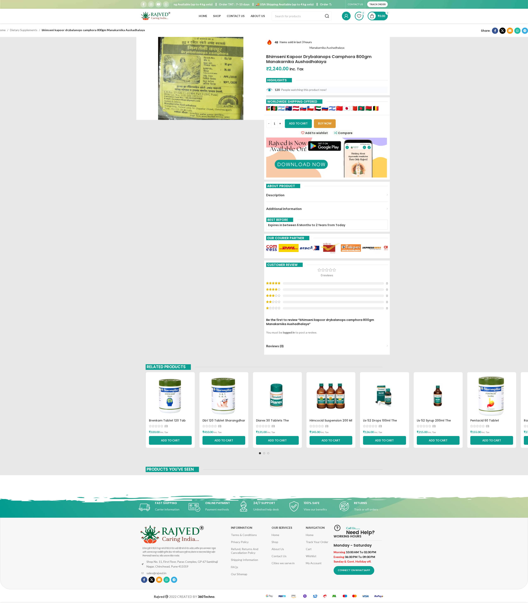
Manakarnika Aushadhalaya (327, 47)
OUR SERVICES (282, 527)
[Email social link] (510, 31)
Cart (309, 549)
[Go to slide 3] (268, 453)
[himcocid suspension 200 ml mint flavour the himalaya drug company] (331, 396)
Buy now (325, 123)
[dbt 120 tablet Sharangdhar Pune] (223, 396)
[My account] (346, 16)
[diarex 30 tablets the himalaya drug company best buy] (277, 396)
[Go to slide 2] (264, 453)
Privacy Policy (240, 542)
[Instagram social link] (151, 4)
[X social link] (502, 31)
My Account (314, 563)
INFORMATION (241, 527)
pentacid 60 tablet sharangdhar (484, 422)
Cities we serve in (283, 563)
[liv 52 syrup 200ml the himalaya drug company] (438, 396)
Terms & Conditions (244, 535)
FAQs (234, 567)
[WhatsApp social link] (166, 4)
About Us (278, 549)
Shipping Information (244, 560)
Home (275, 535)
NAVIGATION (315, 527)
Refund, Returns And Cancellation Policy (244, 550)
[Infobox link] (163, 507)
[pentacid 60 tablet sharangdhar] (491, 396)
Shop (275, 542)
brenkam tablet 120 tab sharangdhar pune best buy (170, 422)
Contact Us (279, 556)
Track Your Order (317, 542)
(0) (166, 426)
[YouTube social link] (158, 4)
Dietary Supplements (23, 30)
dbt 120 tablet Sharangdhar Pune (223, 422)
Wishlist (311, 556)
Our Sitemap (239, 574)
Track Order (377, 4)
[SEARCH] (327, 16)
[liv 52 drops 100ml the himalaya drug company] (384, 396)
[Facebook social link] (143, 4)
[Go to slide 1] (260, 453)
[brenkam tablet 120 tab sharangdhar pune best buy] (170, 396)
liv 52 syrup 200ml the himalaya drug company (436, 422)
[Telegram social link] (525, 31)
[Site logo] (156, 15)
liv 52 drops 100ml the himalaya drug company (382, 422)
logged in (289, 332)
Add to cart (298, 123)
